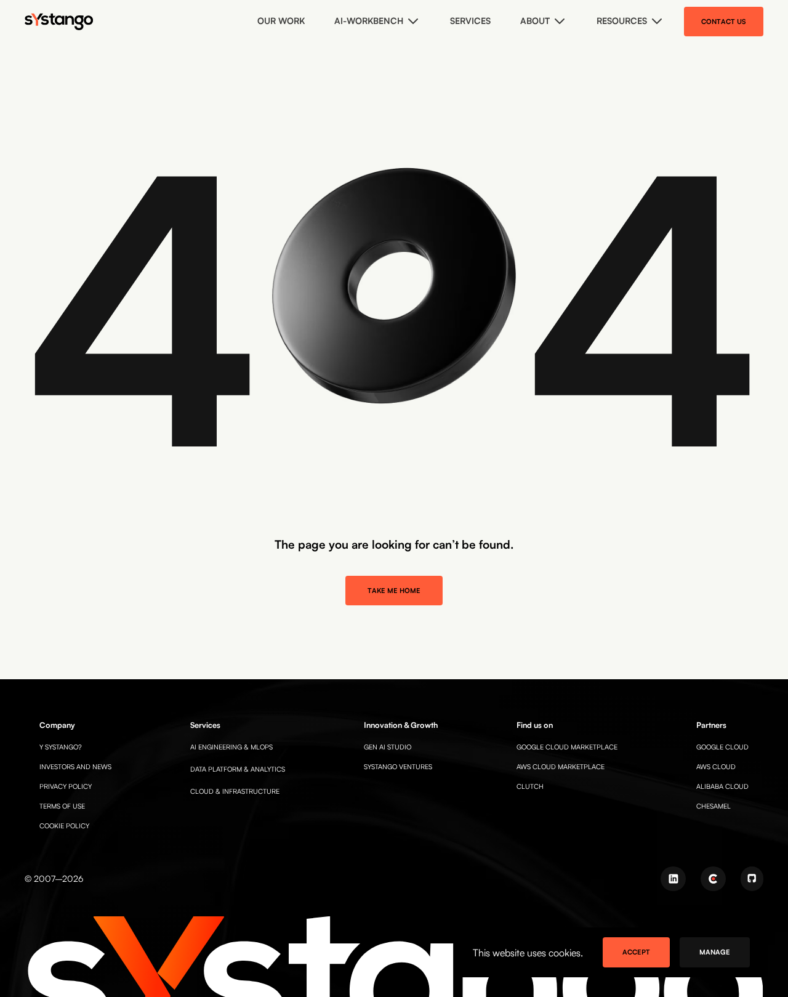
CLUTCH (530, 786)
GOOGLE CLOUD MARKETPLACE (567, 747)
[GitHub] (752, 878)
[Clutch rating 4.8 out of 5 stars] (713, 878)
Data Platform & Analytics (237, 769)
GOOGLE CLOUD (722, 747)
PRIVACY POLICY (65, 786)
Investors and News (75, 766)
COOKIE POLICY (64, 825)
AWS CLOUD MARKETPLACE (561, 766)
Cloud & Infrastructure (234, 791)
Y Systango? (60, 747)
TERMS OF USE (62, 806)
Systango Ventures (398, 766)
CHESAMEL (713, 806)
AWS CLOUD (716, 766)
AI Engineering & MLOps (231, 747)
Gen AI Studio (387, 747)
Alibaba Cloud (722, 786)
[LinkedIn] (673, 878)
